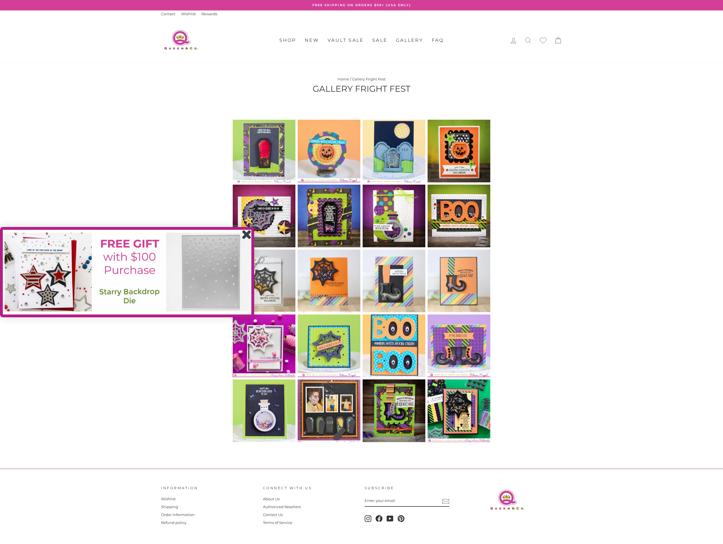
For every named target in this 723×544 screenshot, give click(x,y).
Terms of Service (277, 523)
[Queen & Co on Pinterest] (401, 518)
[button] (127, 272)
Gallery (409, 40)
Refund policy (173, 523)
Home (343, 79)
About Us (271, 499)
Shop (287, 40)
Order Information (178, 515)
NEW (312, 40)
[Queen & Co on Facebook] (379, 518)
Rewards (209, 14)
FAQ (438, 40)
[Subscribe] (445, 501)
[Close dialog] (246, 235)
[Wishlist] (543, 40)
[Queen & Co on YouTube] (390, 518)
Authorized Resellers (282, 507)
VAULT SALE (346, 40)
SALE (379, 40)
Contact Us (273, 515)
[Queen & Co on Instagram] (368, 518)
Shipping (169, 507)
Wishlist (188, 14)
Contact (168, 14)
